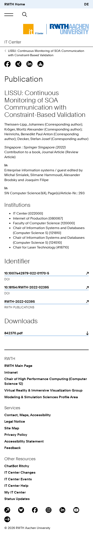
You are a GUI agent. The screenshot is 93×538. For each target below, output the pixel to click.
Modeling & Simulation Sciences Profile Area (41, 397)
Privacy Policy (15, 434)
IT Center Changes (19, 472)
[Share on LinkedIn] (29, 64)
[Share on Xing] (18, 64)
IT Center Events (18, 479)
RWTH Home (14, 4)
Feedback (12, 448)
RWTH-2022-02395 (19, 301)
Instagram (48, 510)
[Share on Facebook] (7, 64)
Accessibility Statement (24, 441)
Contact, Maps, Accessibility (27, 415)
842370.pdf (13, 333)
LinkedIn (62, 510)
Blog (7, 510)
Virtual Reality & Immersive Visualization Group (43, 390)
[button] (8, 15)
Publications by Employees (5, 51)
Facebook (35, 510)
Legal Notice (14, 421)
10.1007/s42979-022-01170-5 (26, 273)
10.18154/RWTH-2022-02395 (26, 287)
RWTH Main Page (18, 365)
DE (86, 4)
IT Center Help (16, 485)
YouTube (76, 510)
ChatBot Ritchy (16, 466)
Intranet (11, 372)
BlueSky (21, 510)
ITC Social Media (7, 519)
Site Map (11, 428)
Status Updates (17, 499)
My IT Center (15, 492)
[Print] (40, 64)
